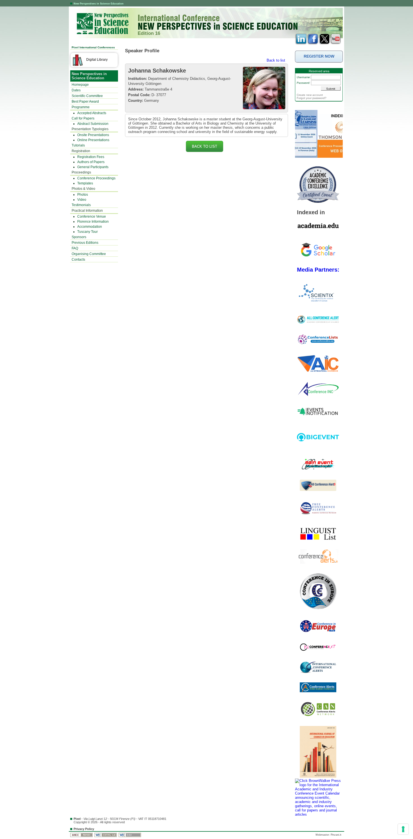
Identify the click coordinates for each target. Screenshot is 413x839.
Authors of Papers (91, 162)
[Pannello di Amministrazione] (82, 834)
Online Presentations (93, 140)
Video (81, 200)
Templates (85, 183)
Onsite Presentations (93, 135)
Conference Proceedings (96, 178)
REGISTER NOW (319, 56)
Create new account (310, 94)
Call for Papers (83, 118)
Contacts (78, 259)
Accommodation (89, 227)
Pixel (77, 818)
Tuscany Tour (87, 232)
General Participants (92, 167)
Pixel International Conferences (93, 47)
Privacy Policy (84, 829)
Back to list (276, 60)
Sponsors (79, 237)
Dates (76, 90)
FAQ (75, 248)
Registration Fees (90, 157)
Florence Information (93, 222)
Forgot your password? (311, 98)
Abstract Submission (92, 124)
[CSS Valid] (130, 834)
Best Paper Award (85, 101)
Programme (81, 107)
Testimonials (81, 205)
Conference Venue (91, 216)
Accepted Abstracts (91, 113)
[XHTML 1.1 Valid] (106, 834)
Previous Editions (85, 243)
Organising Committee (89, 254)
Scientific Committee (87, 96)
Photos (82, 195)
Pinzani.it (336, 834)
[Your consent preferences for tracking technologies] (403, 829)
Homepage (80, 85)
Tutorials (78, 145)
